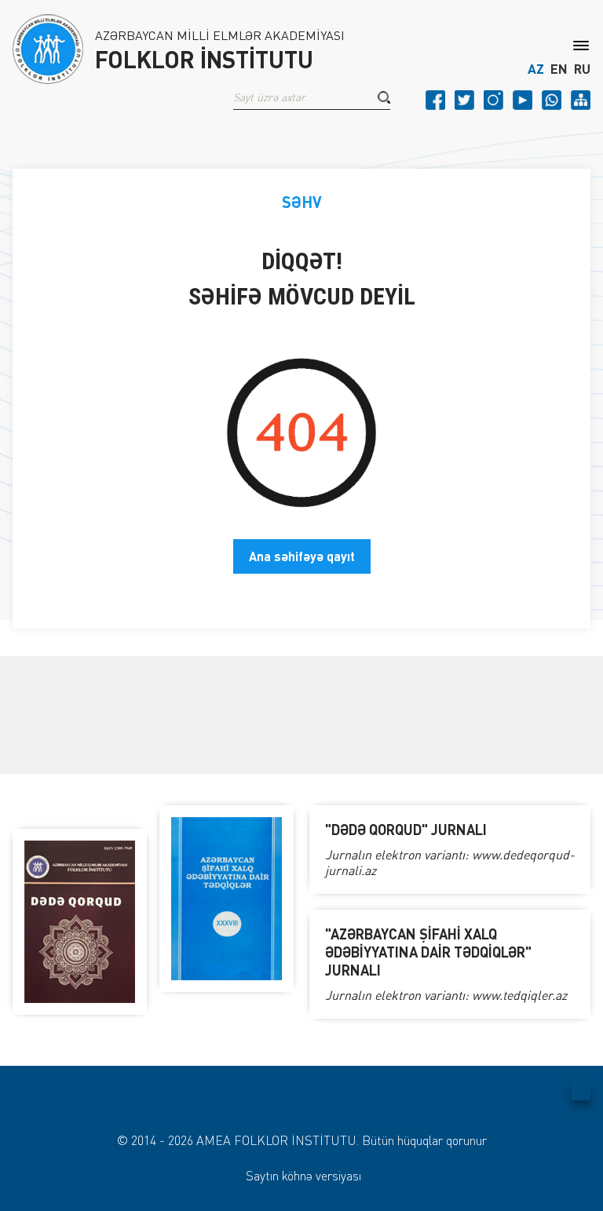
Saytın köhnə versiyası (303, 1176)
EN (559, 69)
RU (582, 69)
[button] (384, 97)
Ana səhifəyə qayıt (302, 556)
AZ (536, 69)
